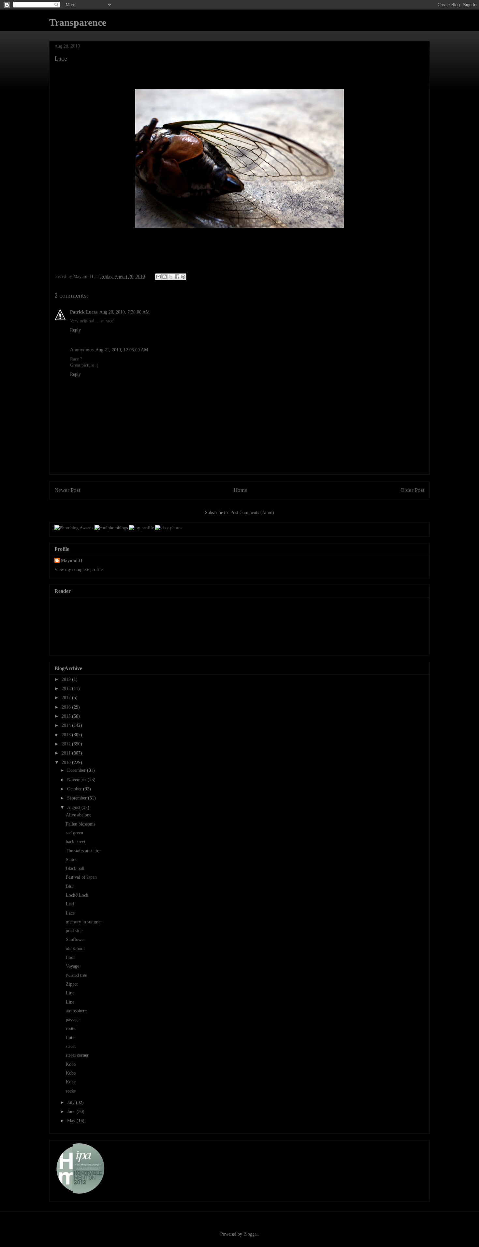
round (71, 1028)
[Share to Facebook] (177, 276)
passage (73, 1019)
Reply (75, 330)
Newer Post (67, 490)
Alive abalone (78, 815)
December (77, 770)
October (75, 788)
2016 (67, 707)
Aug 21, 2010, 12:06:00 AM (121, 349)
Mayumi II (71, 560)
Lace (70, 913)
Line (70, 992)
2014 (67, 725)
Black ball (75, 868)
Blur (70, 886)
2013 (67, 734)
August (74, 807)
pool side (74, 930)
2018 (67, 688)
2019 (67, 679)
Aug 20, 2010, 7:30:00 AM (124, 312)
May (72, 1120)
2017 (67, 697)
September (77, 798)
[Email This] (158, 276)
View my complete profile (78, 569)
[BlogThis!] (164, 276)
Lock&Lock (77, 895)
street (71, 1046)
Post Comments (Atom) (252, 512)
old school (75, 948)
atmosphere (76, 1010)
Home (240, 490)
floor (70, 957)
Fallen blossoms (80, 824)
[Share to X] (170, 276)
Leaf (70, 904)
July (71, 1102)
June (72, 1111)
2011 (67, 753)
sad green (74, 832)
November (77, 779)
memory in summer (84, 921)
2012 (67, 743)
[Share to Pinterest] (183, 276)
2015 (67, 716)
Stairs (71, 859)
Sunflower (75, 939)
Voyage (72, 966)
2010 (67, 762)
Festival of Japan (81, 877)
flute (70, 1037)
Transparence (77, 22)
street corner (77, 1055)
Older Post (412, 490)
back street (75, 841)
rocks (71, 1091)
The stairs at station (84, 850)
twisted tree (76, 975)
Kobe (71, 1064)
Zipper (72, 984)
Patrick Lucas (83, 312)
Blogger (250, 1234)
